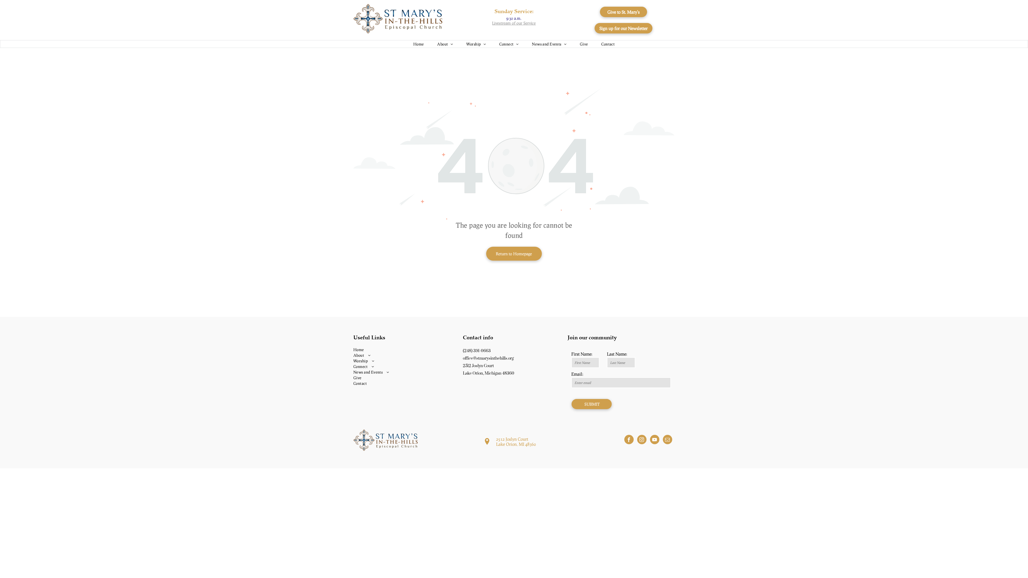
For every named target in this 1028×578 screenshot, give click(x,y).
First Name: (581, 353)
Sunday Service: (514, 11)
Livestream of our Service (514, 23)
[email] (667, 440)
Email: (577, 374)
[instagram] (642, 440)
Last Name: (617, 353)
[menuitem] (419, 44)
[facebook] (629, 440)
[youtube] (654, 440)
